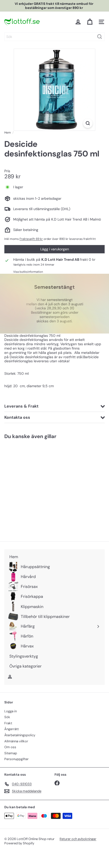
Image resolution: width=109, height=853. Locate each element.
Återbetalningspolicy (19, 735)
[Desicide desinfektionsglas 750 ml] (36, 487)
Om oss (10, 747)
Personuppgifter (16, 759)
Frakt (8, 723)
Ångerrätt (11, 729)
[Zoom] (88, 123)
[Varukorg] (90, 22)
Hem (7, 132)
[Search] (100, 36)
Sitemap (10, 753)
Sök (7, 717)
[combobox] (54, 36)
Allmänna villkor (16, 741)
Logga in (10, 711)
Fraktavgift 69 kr (31, 239)
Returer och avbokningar (78, 839)
